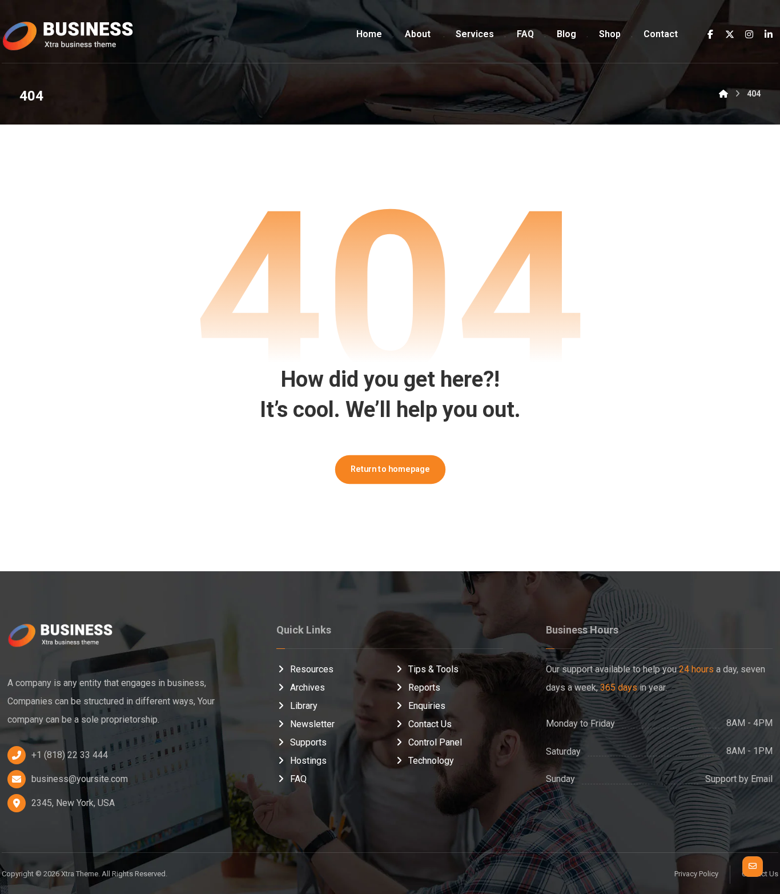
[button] (710, 34)
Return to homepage (390, 469)
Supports (308, 742)
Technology (431, 760)
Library (303, 705)
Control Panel (435, 742)
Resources (311, 669)
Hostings (308, 760)
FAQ (298, 778)
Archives (307, 687)
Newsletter (312, 724)
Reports (424, 687)
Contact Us (430, 724)
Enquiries (426, 705)
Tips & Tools (433, 669)
